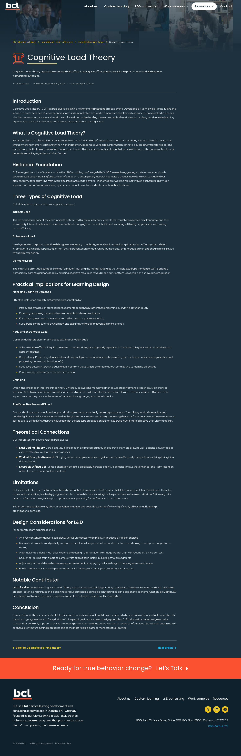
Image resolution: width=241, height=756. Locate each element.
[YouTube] (225, 709)
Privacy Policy (63, 743)
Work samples (174, 6)
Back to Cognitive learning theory (38, 648)
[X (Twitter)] (208, 709)
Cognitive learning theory (91, 41)
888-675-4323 (218, 726)
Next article (165, 648)
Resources (202, 6)
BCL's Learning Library (24, 41)
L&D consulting (146, 6)
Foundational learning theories (57, 41)
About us (91, 6)
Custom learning (116, 6)
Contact (226, 6)
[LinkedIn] (216, 709)
